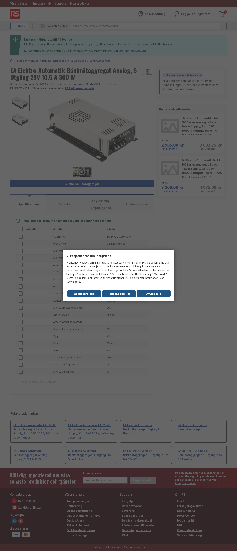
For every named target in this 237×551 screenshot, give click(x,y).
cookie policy (73, 281)
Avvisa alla (153, 294)
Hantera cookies (118, 294)
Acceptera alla (84, 294)
